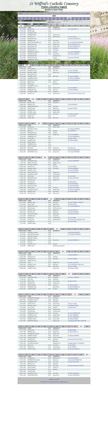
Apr (39, 25)
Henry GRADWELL (74, 373)
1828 (61, 17)
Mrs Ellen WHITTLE (74, 349)
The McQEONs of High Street (77, 264)
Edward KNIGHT (74, 48)
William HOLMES (74, 305)
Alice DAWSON (73, 210)
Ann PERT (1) (73, 130)
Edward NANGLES (74, 57)
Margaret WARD (74, 285)
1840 (35, 19)
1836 (20, 19)
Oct (75, 25)
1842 (42, 19)
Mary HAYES (73, 281)
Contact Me (57, 22)
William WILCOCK (74, 213)
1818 (23, 17)
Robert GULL (73, 307)
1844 (50, 19)
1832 (77, 17)
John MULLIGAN (74, 172)
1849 (69, 19)
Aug (63, 25)
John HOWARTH (74, 183)
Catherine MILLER (74, 211)
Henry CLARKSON (74, 277)
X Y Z (82, 13)
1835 (88, 17)
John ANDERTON (74, 315)
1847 (61, 19)
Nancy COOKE (73, 258)
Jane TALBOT (73, 166)
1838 (27, 19)
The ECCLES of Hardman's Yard (77, 93)
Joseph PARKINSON (75, 206)
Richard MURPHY (74, 168)
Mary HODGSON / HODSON (77, 365)
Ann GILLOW (73, 36)
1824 (46, 17)
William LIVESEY (74, 114)
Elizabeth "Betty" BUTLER (76, 339)
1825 (50, 17)
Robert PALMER (74, 140)
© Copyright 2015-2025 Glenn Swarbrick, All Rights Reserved (54, 381)
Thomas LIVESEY (74, 268)
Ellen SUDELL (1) (74, 331)
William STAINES (74, 318)
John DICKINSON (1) (75, 46)
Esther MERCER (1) (74, 240)
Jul (57, 25)
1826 (54, 17)
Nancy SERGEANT (74, 317)
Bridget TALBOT (74, 288)
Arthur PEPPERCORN (75, 313)
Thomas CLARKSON (75, 189)
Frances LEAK (73, 303)
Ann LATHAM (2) (74, 358)
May (45, 25)
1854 (88, 19)
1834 (84, 17)
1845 (54, 19)
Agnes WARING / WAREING (76, 202)
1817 (20, 17)
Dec (87, 25)
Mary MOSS (73, 176)
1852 (80, 19)
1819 (27, 17)
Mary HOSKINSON (74, 160)
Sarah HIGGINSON (74, 361)
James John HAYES (74, 187)
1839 (31, 19)
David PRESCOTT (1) (75, 44)
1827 (57, 17)
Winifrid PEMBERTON (75, 52)
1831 (73, 17)
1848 (65, 19)
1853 (84, 19)
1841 (38, 19)
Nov (81, 25)
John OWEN (73, 116)
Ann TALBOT (73, 347)
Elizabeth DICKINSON (75, 234)
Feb (27, 25)
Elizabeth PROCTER (74, 149)
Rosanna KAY (73, 181)
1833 (80, 17)
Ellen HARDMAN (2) (75, 286)
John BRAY (72, 345)
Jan (21, 65)
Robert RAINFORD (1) (75, 38)
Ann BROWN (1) (74, 29)
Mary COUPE (73, 138)
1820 (31, 17)
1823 (42, 17)
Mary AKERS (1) (74, 254)
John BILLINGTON (74, 80)
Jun (51, 25)
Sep (69, 25)
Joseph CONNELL (74, 170)
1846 (57, 19)
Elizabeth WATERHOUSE (76, 360)
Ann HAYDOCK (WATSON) (76, 42)
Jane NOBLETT (73, 87)
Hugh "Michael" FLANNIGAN (77, 343)
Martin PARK (73, 329)
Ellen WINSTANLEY (75, 375)
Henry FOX (72, 147)
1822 (38, 17)
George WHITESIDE (75, 151)
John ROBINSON (74, 89)
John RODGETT (74, 104)
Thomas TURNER (74, 76)
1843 (46, 19)
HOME (21, 13)
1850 (73, 19)
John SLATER (73, 221)
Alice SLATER (73, 266)
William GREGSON (74, 53)
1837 (23, 19)
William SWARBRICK (75, 78)
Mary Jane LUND (74, 262)
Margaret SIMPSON (74, 335)
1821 (35, 17)
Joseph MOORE (73, 191)
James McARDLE (74, 70)
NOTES (87, 13)
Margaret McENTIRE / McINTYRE (78, 320)
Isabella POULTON (74, 185)
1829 (65, 17)
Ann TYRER (73, 217)
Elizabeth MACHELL (75, 232)
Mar (33, 25)
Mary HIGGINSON (74, 178)
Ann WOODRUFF (74, 134)
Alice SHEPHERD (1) (75, 136)
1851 (77, 19)
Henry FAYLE (73, 204)
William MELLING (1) (75, 72)
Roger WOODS (73, 108)
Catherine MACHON (75, 128)
